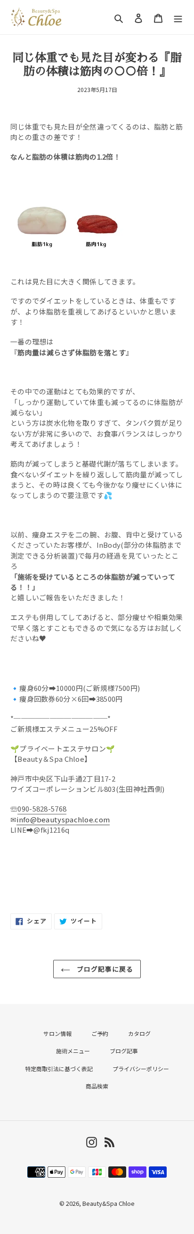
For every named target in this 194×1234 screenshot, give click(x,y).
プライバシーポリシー (141, 1069)
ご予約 (99, 1033)
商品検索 (97, 1086)
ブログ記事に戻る (104, 968)
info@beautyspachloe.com (63, 819)
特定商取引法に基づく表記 (59, 1069)
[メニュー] (178, 17)
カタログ (139, 1033)
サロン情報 (57, 1033)
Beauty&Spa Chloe (108, 1203)
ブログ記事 (124, 1051)
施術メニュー (73, 1051)
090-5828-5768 (41, 808)
